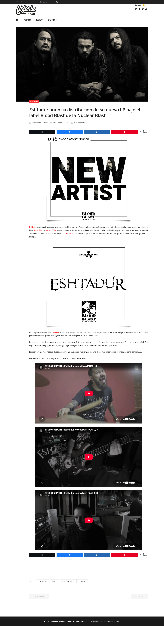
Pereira (82, 581)
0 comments (79, 123)
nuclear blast (68, 581)
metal (54, 581)
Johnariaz (117, 621)
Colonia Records (62, 123)
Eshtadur (69, 233)
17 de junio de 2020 (40, 123)
